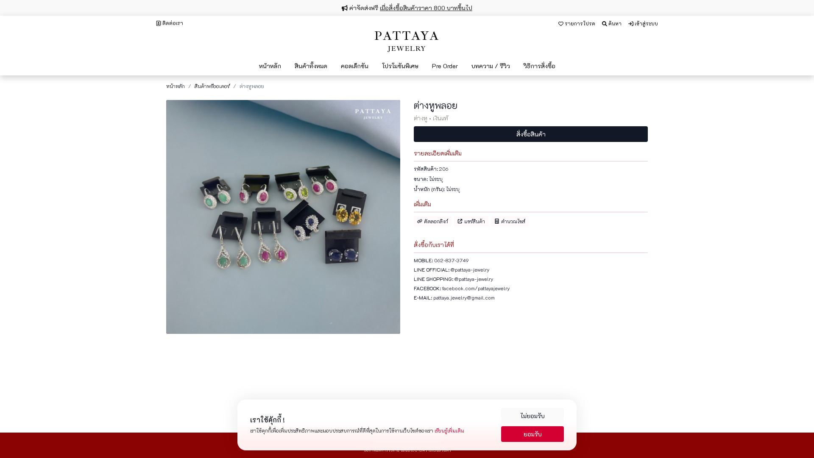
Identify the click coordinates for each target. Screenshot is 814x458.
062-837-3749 (451, 260)
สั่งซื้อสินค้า (531, 134)
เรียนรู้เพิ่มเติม (449, 430)
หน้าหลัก (175, 86)
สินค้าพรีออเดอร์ (212, 86)
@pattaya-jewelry (470, 269)
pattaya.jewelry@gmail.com (464, 297)
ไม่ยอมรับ (532, 416)
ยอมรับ (533, 434)
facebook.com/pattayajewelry (476, 288)
